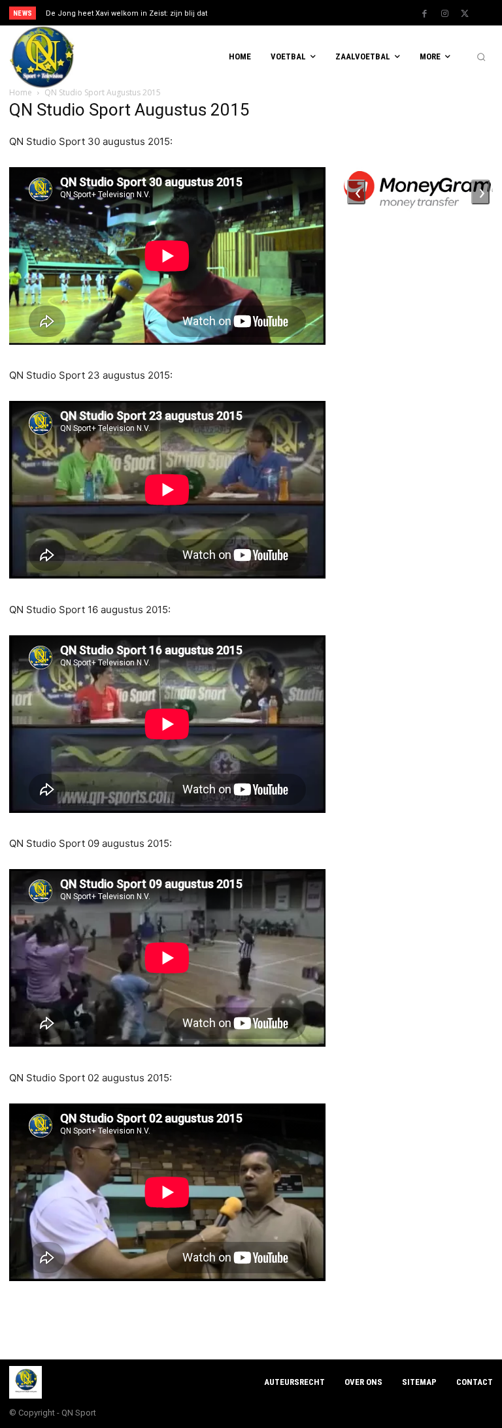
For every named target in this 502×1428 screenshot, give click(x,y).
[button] (481, 57)
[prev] (254, 13)
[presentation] (356, 192)
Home (20, 92)
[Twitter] (464, 13)
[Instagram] (444, 13)
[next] (275, 13)
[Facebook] (424, 13)
